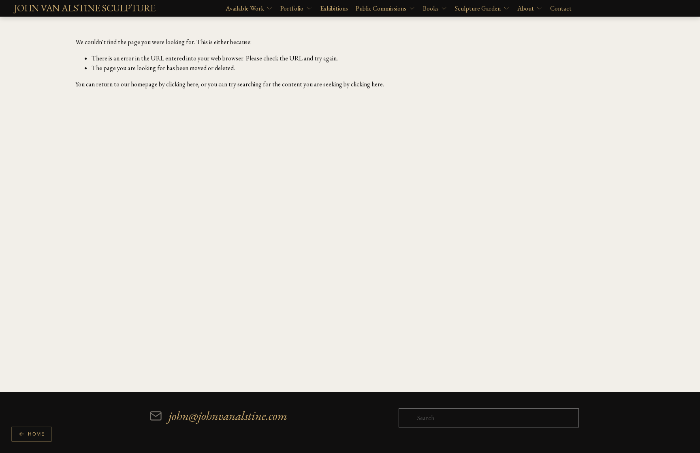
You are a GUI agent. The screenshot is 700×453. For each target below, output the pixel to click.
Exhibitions (334, 8)
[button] (31, 434)
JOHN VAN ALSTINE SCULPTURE (85, 8)
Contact (561, 8)
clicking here (182, 84)
